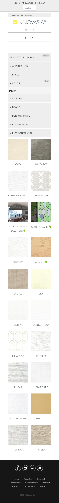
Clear (47, 81)
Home (16, 479)
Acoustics (28, 479)
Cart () (29, 3)
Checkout (40, 3)
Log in (17, 3)
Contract (41, 479)
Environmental (31, 482)
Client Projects (29, 486)
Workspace (16, 482)
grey (29, 38)
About (42, 486)
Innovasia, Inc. (32, 495)
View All (46, 55)
